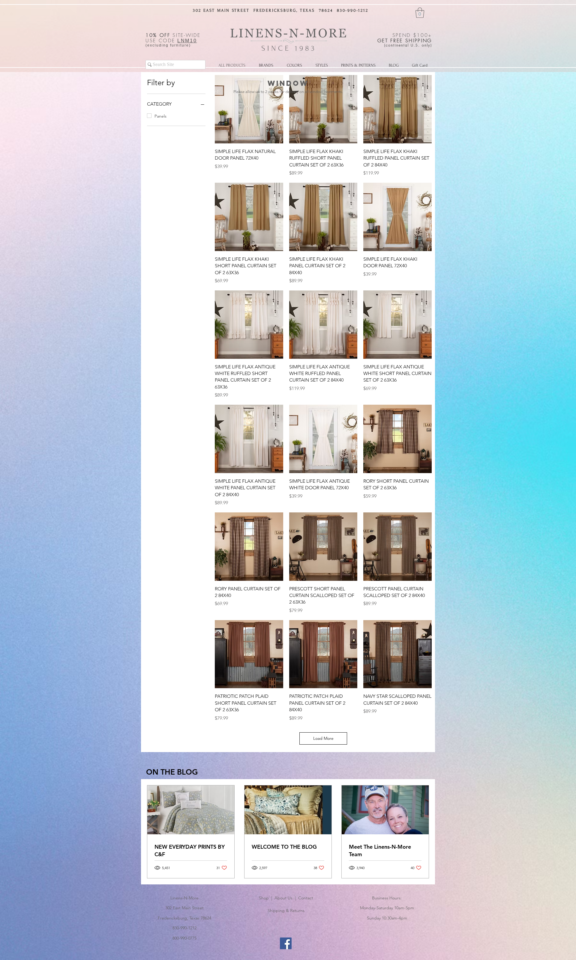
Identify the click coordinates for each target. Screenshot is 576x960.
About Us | (286, 898)
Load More (323, 738)
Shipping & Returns (286, 910)
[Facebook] (286, 943)
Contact (305, 898)
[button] (420, 13)
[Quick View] (249, 109)
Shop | (266, 898)
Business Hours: (387, 898)
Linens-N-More (184, 898)
